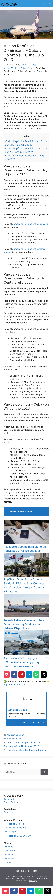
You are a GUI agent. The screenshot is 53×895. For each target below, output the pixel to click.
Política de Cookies (14, 824)
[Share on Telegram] (29, 674)
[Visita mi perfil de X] (24, 722)
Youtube (9, 846)
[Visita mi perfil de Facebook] (34, 722)
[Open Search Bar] (42, 3)
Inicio (6, 68)
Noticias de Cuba (15, 735)
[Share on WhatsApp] (36, 674)
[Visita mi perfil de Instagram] (29, 722)
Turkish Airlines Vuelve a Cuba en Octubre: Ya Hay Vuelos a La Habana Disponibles (25, 624)
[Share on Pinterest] (21, 674)
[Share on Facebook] (14, 674)
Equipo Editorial (11, 802)
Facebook (10, 854)
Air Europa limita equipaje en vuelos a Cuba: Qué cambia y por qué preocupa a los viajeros (26, 662)
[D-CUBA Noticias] (9, 3)
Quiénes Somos (11, 799)
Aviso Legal (10, 831)
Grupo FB (9, 862)
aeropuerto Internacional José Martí (30, 224)
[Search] (44, 772)
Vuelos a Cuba (18, 68)
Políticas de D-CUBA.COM (18, 836)
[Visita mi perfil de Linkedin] (38, 722)
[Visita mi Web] (43, 722)
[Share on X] (44, 674)
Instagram (10, 850)
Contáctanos (10, 812)
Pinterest (9, 858)
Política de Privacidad (15, 827)
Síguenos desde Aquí (14, 684)
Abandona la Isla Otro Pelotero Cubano (26, 750)
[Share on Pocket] (7, 674)
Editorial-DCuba (17, 709)
